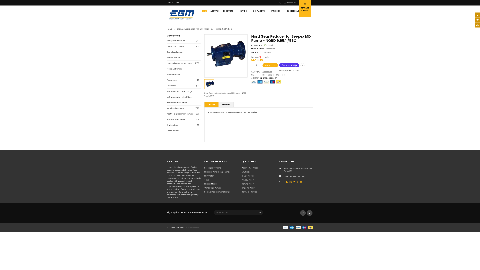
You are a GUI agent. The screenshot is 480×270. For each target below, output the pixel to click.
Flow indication (173, 74)
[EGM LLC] (298, 227)
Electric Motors (210, 184)
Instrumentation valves (177, 102)
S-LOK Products (248, 176)
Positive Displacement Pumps (217, 192)
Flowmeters (172, 80)
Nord (264, 75)
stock (283, 75)
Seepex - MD (273, 75)
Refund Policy (248, 184)
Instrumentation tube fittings (179, 97)
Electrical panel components (179, 63)
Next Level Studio (178, 227)
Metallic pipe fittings (175, 108)
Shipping (226, 104)
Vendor (254, 52)
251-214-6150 (173, 3)
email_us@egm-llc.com (294, 176)
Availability (256, 45)
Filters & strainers (174, 69)
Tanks (207, 180)
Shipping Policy (248, 188)
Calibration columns (175, 46)
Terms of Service (249, 192)
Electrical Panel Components (217, 172)
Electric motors (173, 57)
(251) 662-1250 (293, 182)
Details (211, 104)
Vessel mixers (173, 131)
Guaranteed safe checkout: (264, 78)
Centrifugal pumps (175, 52)
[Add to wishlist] (302, 65)
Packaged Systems (212, 168)
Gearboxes (171, 85)
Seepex (267, 52)
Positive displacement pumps (180, 114)
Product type (257, 49)
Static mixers (172, 125)
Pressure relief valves (176, 119)
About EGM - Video (250, 168)
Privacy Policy (248, 180)
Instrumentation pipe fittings (179, 91)
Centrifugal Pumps (212, 188)
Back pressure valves (176, 41)
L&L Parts (246, 172)
